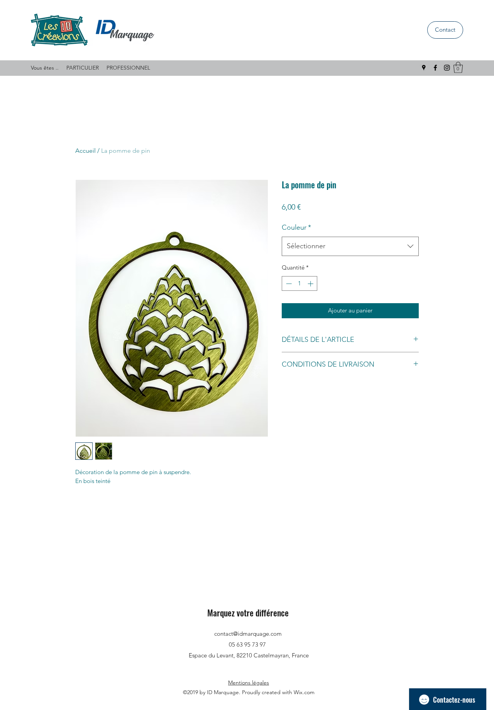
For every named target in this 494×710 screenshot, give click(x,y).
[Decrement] (288, 283)
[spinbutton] (299, 283)
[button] (458, 67)
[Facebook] (435, 68)
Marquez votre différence (248, 612)
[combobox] (350, 246)
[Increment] (311, 283)
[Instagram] (447, 68)
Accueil (85, 150)
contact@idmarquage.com (248, 633)
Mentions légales (248, 682)
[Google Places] (424, 68)
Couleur (296, 227)
